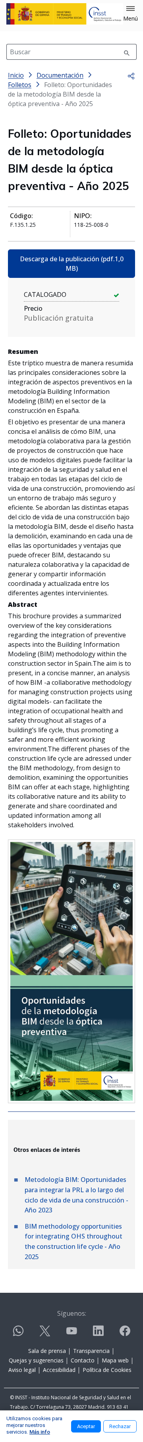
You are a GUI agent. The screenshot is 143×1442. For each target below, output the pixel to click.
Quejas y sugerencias (36, 1360)
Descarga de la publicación (72, 264)
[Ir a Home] (64, 14)
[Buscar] (126, 51)
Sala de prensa (47, 1351)
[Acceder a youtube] (71, 1334)
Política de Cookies (107, 1370)
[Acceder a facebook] (124, 1334)
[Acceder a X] (45, 1334)
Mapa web (115, 1360)
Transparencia (91, 1351)
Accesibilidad (59, 1370)
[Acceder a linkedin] (98, 1334)
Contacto (83, 1360)
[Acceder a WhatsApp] (18, 1334)
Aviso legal (22, 1370)
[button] (130, 13)
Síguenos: (71, 1313)
